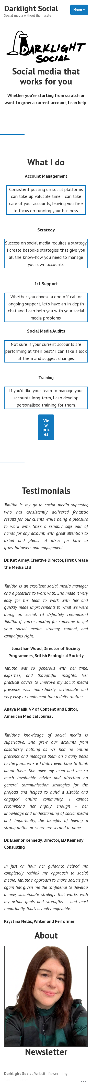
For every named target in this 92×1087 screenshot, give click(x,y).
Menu (80, 9)
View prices (46, 427)
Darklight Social (31, 8)
